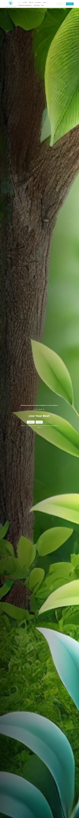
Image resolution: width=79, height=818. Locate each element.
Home (19, 2)
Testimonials (36, 5)
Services (25, 2)
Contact (44, 2)
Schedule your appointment (25, 5)
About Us (31, 2)
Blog (42, 5)
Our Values (38, 2)
